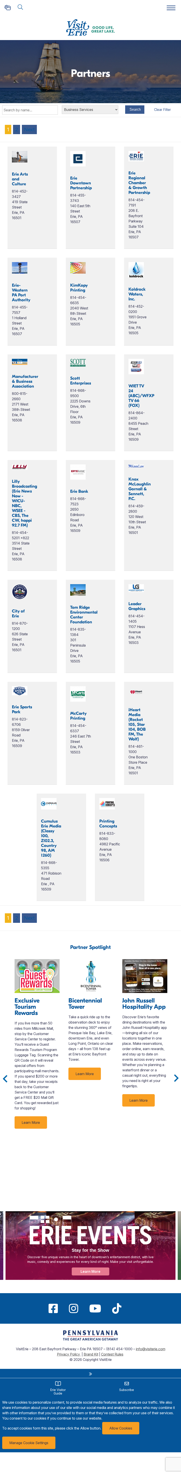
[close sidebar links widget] (90, 1374)
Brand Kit (91, 1354)
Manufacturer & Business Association (25, 381)
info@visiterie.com (150, 1349)
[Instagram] (73, 1308)
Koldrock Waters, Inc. (137, 294)
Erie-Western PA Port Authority (21, 292)
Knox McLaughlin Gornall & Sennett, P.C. (139, 489)
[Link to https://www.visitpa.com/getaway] (90, 1339)
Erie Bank (79, 491)
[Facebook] (53, 1308)
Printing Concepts (108, 824)
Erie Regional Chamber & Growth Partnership (139, 183)
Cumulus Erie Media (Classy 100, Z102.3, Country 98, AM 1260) (51, 838)
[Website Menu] (171, 8)
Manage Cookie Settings (28, 1443)
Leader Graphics (136, 606)
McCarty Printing (78, 716)
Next (29, 129)
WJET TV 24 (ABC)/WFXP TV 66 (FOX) (141, 396)
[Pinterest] (132, 1308)
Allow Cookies (120, 1428)
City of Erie (18, 613)
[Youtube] (95, 1308)
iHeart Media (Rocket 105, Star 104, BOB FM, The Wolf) (137, 724)
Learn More (31, 1122)
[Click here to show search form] (20, 7)
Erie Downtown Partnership (81, 183)
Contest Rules (112, 1354)
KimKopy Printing (79, 288)
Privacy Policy (69, 1354)
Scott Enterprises (80, 381)
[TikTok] (117, 1308)
